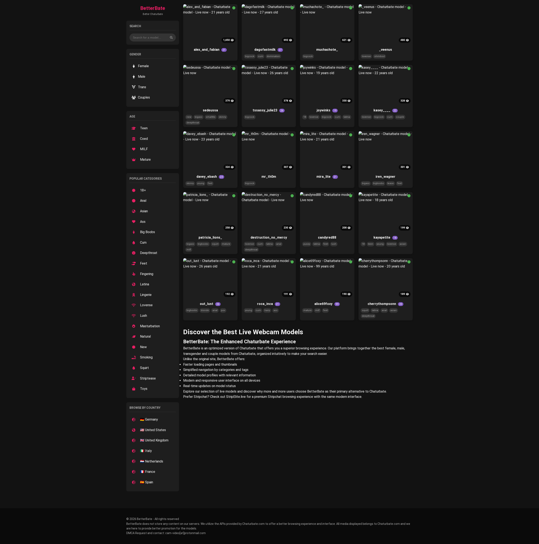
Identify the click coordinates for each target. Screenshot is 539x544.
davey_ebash (209, 177)
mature (226, 244)
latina (347, 117)
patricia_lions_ (210, 237)
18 (304, 117)
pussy (306, 244)
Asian (144, 211)
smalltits (210, 117)
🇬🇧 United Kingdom (154, 440)
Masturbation (150, 326)
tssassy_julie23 (268, 110)
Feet (143, 263)
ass (276, 310)
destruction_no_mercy (269, 237)
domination (273, 56)
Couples (144, 97)
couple (400, 117)
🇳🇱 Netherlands (151, 461)
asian (403, 244)
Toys (143, 389)
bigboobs (378, 183)
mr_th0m (268, 177)
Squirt (144, 368)
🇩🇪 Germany (149, 419)
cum (260, 56)
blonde (205, 310)
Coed (144, 139)
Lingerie (146, 295)
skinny (222, 117)
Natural (145, 336)
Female (143, 66)
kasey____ (385, 110)
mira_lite (326, 177)
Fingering (146, 274)
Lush (143, 316)
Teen (144, 128)
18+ (143, 190)
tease (390, 183)
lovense (366, 56)
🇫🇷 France (147, 472)
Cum (143, 243)
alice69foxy (326, 304)
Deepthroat (148, 253)
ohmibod (379, 56)
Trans (142, 87)
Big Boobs (147, 232)
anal (278, 244)
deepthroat (193, 122)
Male (141, 77)
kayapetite (385, 237)
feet (210, 183)
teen (370, 244)
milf (189, 249)
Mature (145, 160)
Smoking (146, 357)
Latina (144, 284)
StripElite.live (236, 397)
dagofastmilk (268, 50)
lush (333, 244)
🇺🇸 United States (153, 430)
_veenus (385, 50)
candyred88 (327, 237)
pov (223, 310)
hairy (267, 310)
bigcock (249, 56)
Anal (143, 201)
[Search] (171, 37)
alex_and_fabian (209, 50)
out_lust (209, 304)
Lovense (146, 305)
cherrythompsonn (385, 304)
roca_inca (268, 304)
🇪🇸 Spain (146, 482)
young (200, 183)
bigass (198, 117)
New (143, 347)
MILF (144, 149)
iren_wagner (385, 177)
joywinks (326, 110)
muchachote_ (327, 50)
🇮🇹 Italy (146, 451)
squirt (215, 244)
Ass (142, 222)
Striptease (148, 378)
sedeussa (210, 110)
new (189, 117)
